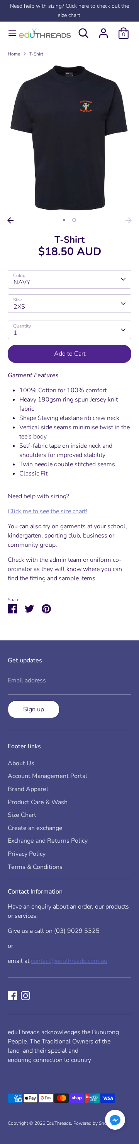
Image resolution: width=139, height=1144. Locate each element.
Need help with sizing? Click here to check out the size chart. (69, 10)
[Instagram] (25, 995)
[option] (69, 138)
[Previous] (10, 220)
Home (14, 54)
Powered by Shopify (94, 1123)
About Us (21, 763)
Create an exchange (35, 828)
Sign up (33, 709)
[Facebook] (12, 995)
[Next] (128, 220)
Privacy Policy (27, 854)
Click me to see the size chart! (47, 511)
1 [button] (64, 220)
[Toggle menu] (9, 33)
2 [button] (74, 220)
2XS (19, 306)
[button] (115, 1121)
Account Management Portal (47, 776)
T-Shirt (36, 54)
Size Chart (22, 815)
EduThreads (58, 1123)
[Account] (103, 30)
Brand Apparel (28, 789)
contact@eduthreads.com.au (69, 961)
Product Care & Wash (38, 802)
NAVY (22, 282)
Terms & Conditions (35, 867)
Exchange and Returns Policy (48, 841)
